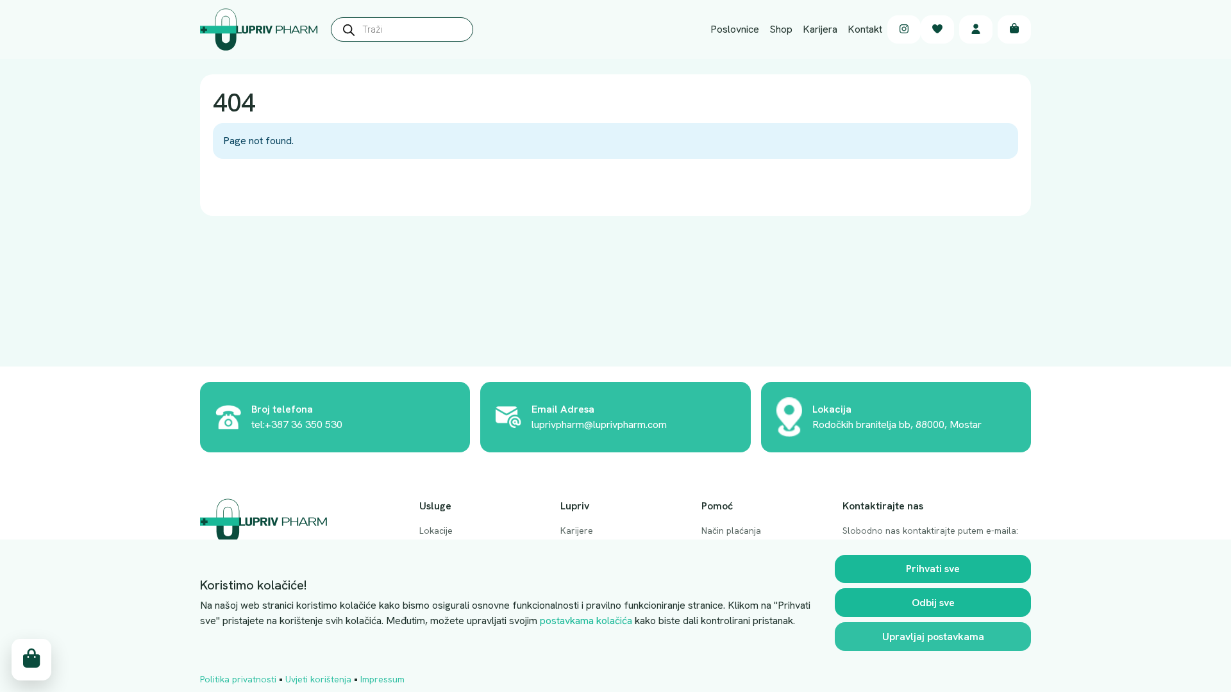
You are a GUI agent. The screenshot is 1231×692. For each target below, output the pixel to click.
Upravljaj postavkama (933, 636)
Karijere (576, 530)
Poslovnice (734, 29)
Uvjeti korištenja (318, 679)
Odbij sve (933, 602)
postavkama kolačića (586, 620)
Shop (780, 29)
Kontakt (865, 29)
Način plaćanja (731, 530)
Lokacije (436, 530)
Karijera (820, 29)
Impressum (382, 679)
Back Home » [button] (253, 188)
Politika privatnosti (238, 679)
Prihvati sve (933, 568)
